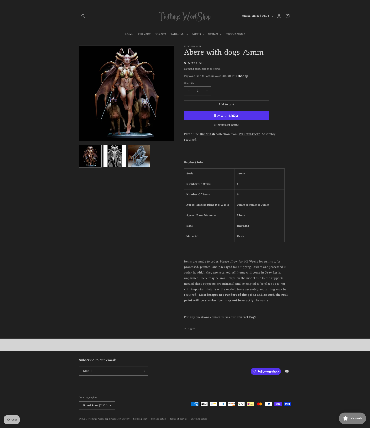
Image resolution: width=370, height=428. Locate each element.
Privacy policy (158, 419)
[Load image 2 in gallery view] (114, 156)
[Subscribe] (144, 370)
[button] (83, 16)
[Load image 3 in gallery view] (139, 156)
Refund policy (140, 419)
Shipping (189, 69)
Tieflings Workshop (98, 419)
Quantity (189, 83)
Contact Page (246, 317)
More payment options (226, 125)
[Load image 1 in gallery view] (90, 156)
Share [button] (191, 329)
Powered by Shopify (119, 419)
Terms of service (179, 419)
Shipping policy (199, 419)
